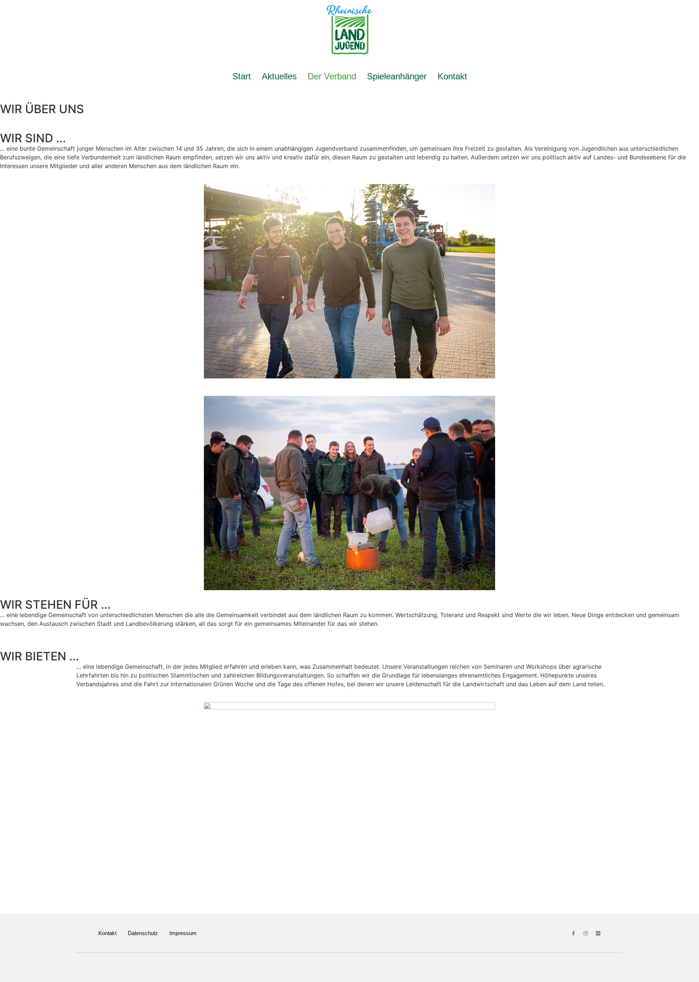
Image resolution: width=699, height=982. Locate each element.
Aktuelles (279, 76)
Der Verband (332, 76)
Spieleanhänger (397, 76)
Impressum (183, 933)
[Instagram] (585, 933)
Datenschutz (143, 933)
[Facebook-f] (573, 933)
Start (241, 76)
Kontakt (452, 76)
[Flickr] (598, 933)
